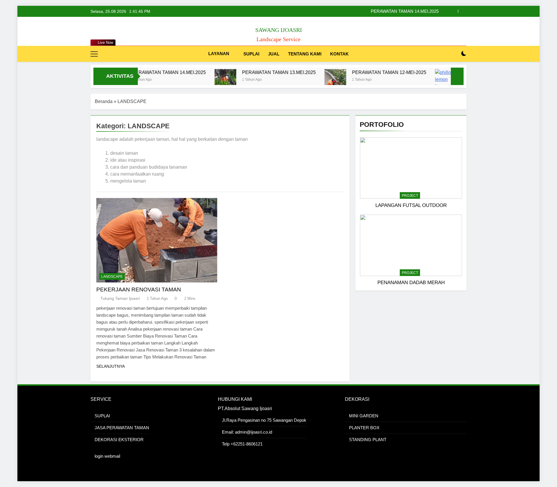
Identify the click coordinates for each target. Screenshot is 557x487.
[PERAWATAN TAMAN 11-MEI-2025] (428, 80)
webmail (112, 456)
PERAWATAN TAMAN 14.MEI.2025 (405, 11)
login (99, 456)
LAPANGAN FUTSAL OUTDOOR (411, 205)
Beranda (104, 101)
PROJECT (410, 196)
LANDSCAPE (112, 277)
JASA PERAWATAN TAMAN (122, 427)
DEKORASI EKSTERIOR (119, 439)
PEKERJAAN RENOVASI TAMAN (138, 289)
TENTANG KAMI (304, 53)
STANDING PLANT (367, 439)
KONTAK (339, 53)
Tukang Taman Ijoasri (120, 298)
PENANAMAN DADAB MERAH (411, 282)
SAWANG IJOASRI (278, 30)
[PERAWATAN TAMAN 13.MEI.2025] (208, 80)
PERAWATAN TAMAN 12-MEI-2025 (371, 72)
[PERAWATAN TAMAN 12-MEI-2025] (318, 80)
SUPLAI (251, 53)
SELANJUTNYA (110, 366)
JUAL (273, 53)
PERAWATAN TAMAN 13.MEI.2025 (261, 72)
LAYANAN (218, 53)
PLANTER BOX (364, 427)
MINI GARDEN (363, 415)
